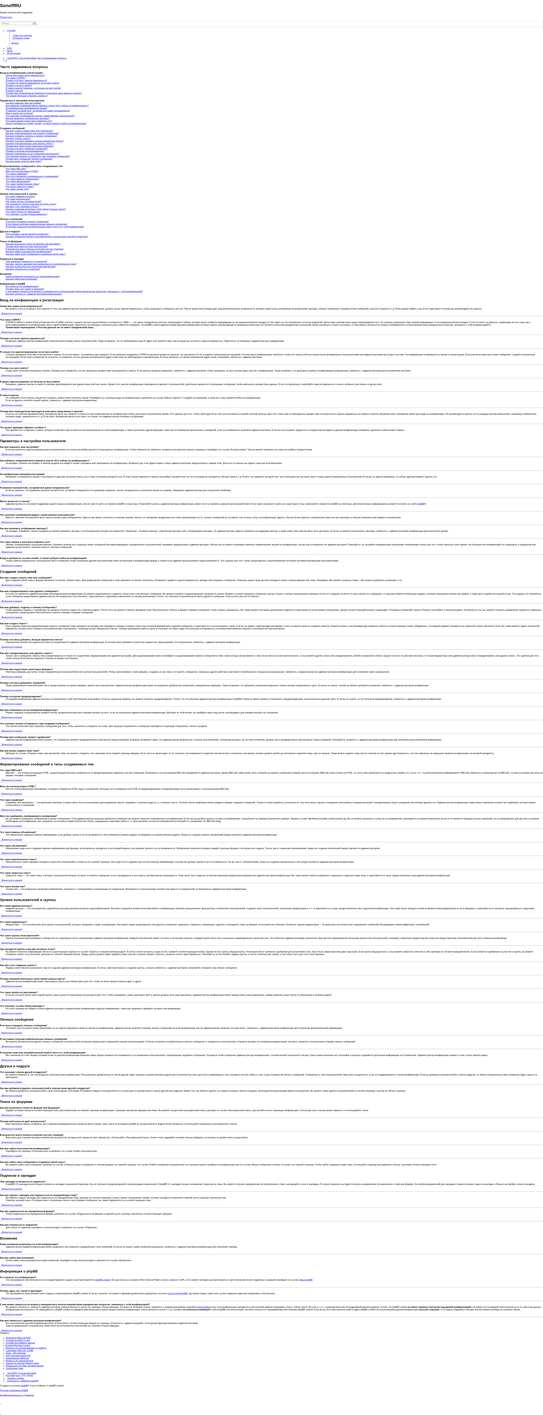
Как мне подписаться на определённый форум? (31, 266)
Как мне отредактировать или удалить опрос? (29, 143)
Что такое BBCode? (16, 169)
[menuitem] (21, 35)
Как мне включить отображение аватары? (28, 118)
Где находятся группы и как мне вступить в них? (31, 204)
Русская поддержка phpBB (14, 1390)
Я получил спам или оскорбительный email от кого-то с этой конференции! (45, 227)
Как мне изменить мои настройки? (23, 103)
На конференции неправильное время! (26, 108)
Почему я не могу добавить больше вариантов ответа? (34, 141)
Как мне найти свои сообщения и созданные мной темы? (36, 254)
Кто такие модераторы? (18, 199)
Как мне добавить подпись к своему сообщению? (31, 136)
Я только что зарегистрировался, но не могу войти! (32, 83)
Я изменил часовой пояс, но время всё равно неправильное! (38, 111)
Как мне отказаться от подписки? (23, 269)
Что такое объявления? (18, 181)
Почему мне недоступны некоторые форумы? (30, 146)
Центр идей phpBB (178, 1293)
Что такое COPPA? (16, 78)
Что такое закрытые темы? (20, 186)
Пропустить (6, 17)
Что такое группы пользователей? (23, 201)
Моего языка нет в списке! (19, 113)
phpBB (420, 504)
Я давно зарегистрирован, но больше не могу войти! (33, 88)
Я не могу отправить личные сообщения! (27, 221)
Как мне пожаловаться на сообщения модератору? (32, 154)
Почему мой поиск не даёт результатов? (27, 246)
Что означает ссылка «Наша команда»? (26, 214)
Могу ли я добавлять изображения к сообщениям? (32, 176)
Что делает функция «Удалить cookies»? (27, 96)
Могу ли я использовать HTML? (22, 171)
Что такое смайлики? (17, 174)
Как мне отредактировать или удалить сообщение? (32, 133)
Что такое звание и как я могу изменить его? (29, 121)
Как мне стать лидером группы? (22, 206)
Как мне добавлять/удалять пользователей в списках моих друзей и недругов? (47, 236)
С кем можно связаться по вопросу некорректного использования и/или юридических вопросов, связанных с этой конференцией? (74, 291)
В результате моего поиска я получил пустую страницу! (34, 249)
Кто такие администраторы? (20, 196)
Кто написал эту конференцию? (22, 286)
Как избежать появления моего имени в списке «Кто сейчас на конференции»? (47, 105)
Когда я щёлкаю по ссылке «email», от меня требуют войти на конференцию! (46, 123)
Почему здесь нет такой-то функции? (25, 289)
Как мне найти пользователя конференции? (29, 251)
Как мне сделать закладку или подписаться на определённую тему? (41, 264)
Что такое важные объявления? (22, 179)
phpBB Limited (102, 1280)
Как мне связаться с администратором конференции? (34, 294)
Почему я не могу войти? (19, 85)
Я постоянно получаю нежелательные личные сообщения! (36, 224)
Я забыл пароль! (14, 91)
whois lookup (204, 1307)
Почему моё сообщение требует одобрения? (29, 159)
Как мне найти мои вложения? (21, 279)
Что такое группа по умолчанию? (23, 212)
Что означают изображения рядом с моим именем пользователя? (40, 116)
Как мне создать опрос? (18, 138)
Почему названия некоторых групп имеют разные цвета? (36, 209)
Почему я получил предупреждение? (25, 151)
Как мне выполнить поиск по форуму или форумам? (33, 244)
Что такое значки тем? (17, 189)
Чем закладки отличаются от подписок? (26, 261)
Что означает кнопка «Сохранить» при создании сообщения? (38, 156)
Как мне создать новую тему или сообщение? (29, 131)
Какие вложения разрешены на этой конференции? (33, 276)
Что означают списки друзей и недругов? (27, 234)
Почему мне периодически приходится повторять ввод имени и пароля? (44, 93)
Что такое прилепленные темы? (22, 184)
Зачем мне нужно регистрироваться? (25, 75)
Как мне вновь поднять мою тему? (24, 161)
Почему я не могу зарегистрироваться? (26, 80)
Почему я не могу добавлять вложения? (27, 148)
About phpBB (306, 1280)
